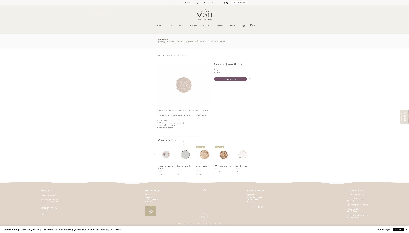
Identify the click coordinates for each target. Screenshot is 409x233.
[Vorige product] (154, 154)
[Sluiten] (406, 229)
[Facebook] (227, 3)
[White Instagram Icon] (42, 214)
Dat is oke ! (398, 230)
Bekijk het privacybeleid (113, 230)
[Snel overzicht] (166, 154)
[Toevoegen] (250, 79)
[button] (243, 26)
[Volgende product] (254, 154)
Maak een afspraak (353, 217)
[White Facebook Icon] (46, 214)
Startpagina (161, 55)
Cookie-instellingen (383, 230)
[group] (204, 160)
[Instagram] (225, 3)
